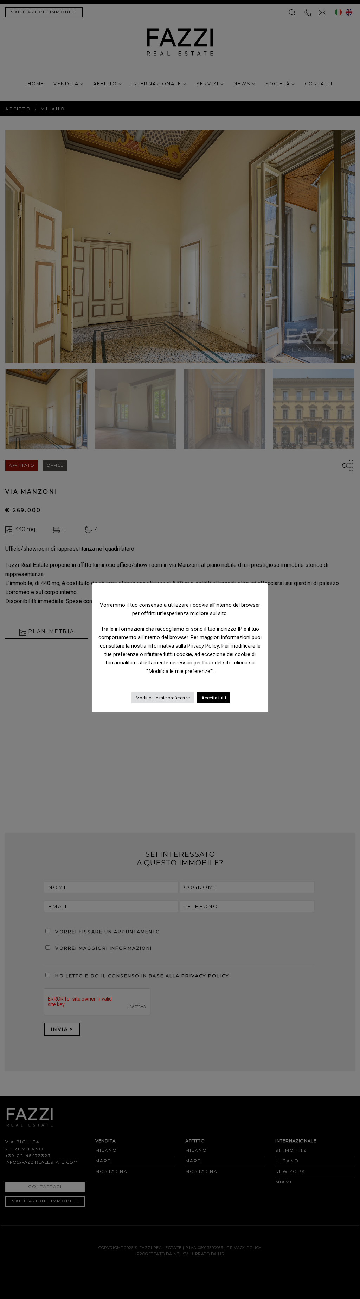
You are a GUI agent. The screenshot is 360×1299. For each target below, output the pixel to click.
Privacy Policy (203, 646)
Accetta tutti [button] (213, 697)
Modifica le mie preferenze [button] (163, 697)
